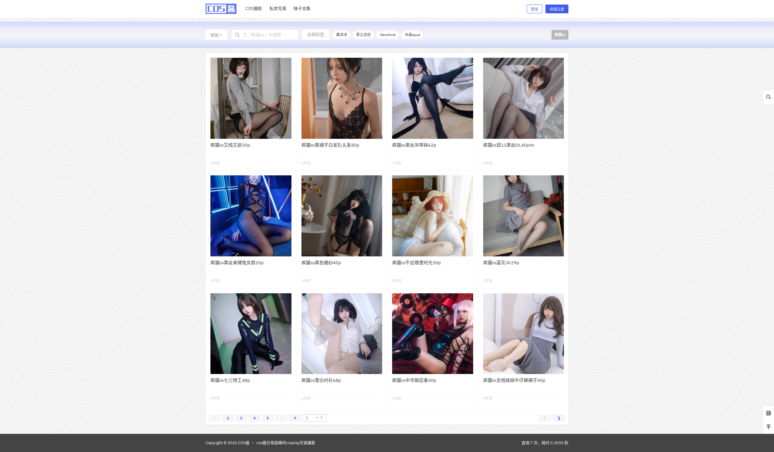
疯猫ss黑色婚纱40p (321, 262)
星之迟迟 (363, 34)
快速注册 (557, 9)
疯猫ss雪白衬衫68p (321, 380)
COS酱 (243, 442)
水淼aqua (412, 34)
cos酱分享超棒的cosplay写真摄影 (285, 442)
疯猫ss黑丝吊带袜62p (414, 145)
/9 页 (319, 417)
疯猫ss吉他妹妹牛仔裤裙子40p (514, 380)
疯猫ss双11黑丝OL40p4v (508, 145)
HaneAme (388, 34)
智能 (214, 35)
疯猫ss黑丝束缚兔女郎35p (237, 262)
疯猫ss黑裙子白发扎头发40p (330, 145)
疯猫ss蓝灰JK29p (501, 262)
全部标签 (315, 34)
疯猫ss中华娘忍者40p (414, 380)
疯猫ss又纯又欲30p (230, 145)
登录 (534, 9)
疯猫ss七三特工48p (230, 380)
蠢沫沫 (341, 34)
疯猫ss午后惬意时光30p (416, 262)
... (281, 418)
